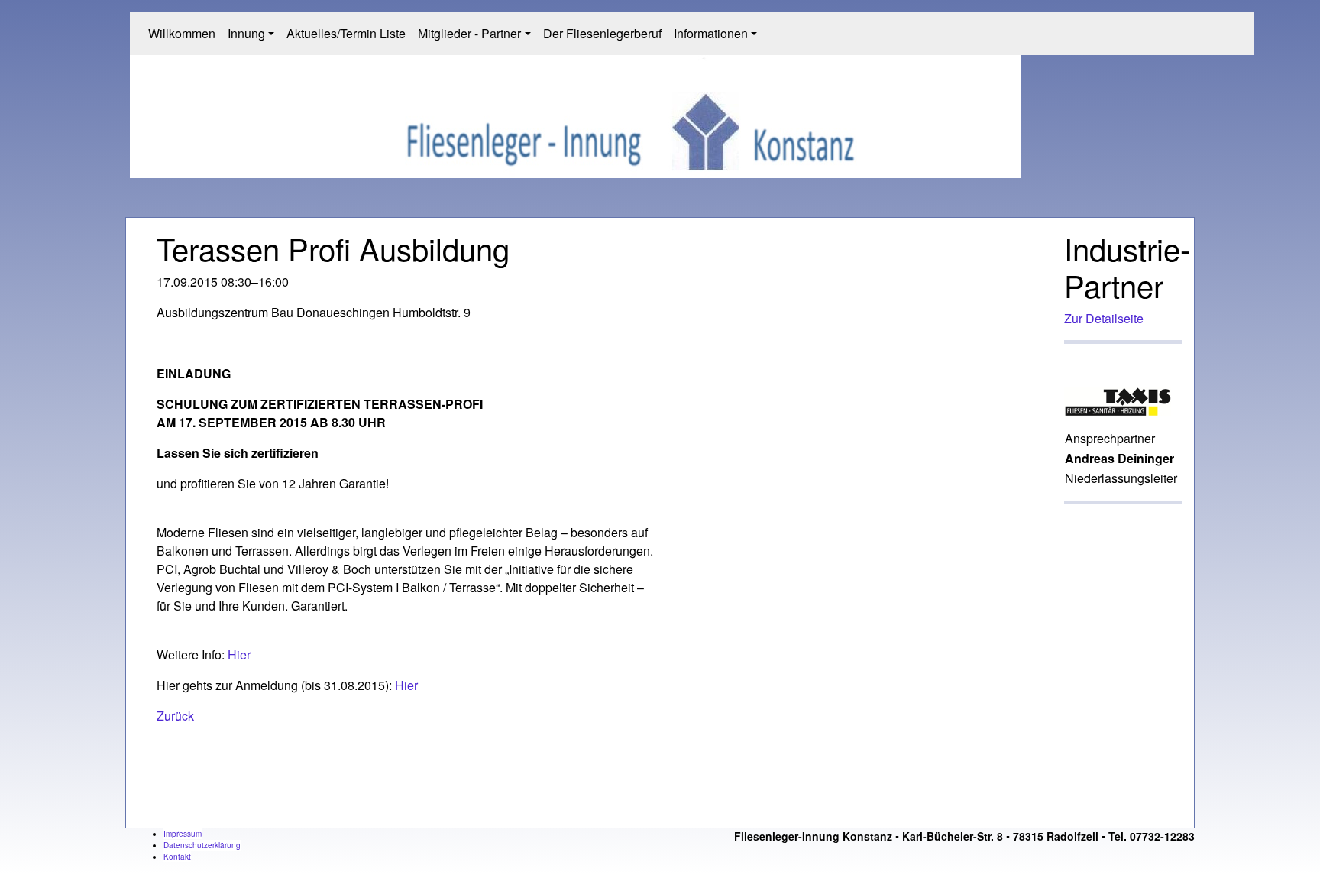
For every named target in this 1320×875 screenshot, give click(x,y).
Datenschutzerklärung (202, 845)
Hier (239, 654)
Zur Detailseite (1104, 318)
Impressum (182, 833)
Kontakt (177, 856)
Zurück (175, 715)
